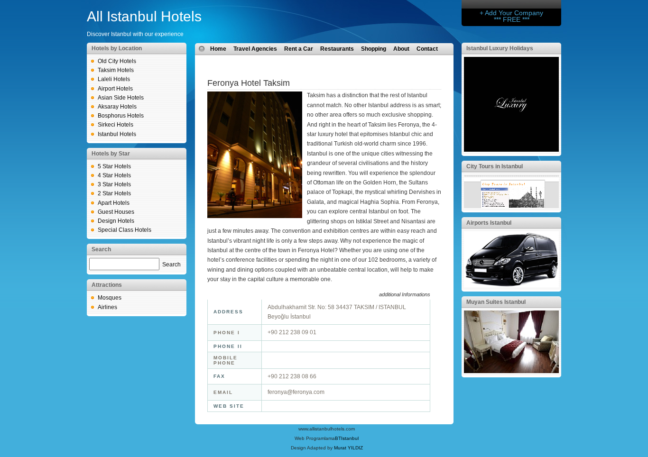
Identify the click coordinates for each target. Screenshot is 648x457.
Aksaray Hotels (117, 106)
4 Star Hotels (114, 175)
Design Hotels (116, 221)
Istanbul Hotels (117, 134)
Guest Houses (116, 212)
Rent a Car (298, 49)
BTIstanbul (347, 438)
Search (171, 264)
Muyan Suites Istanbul (496, 302)
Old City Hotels (117, 61)
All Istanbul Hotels (144, 16)
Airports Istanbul (488, 222)
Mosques (109, 297)
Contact (427, 49)
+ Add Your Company (511, 13)
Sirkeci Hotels (115, 124)
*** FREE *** (511, 19)
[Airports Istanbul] (511, 285)
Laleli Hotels (114, 79)
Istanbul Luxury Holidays (499, 48)
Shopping (373, 49)
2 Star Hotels (114, 193)
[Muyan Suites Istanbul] (511, 371)
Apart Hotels (114, 203)
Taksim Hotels (116, 70)
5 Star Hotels (114, 166)
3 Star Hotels (114, 184)
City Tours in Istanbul (494, 166)
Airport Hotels (115, 88)
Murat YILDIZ (348, 447)
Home (218, 49)
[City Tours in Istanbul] (511, 206)
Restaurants (337, 49)
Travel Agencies (255, 49)
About (401, 49)
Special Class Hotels (124, 230)
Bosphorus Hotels (121, 115)
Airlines (107, 307)
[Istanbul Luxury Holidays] (511, 149)
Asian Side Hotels (121, 97)
